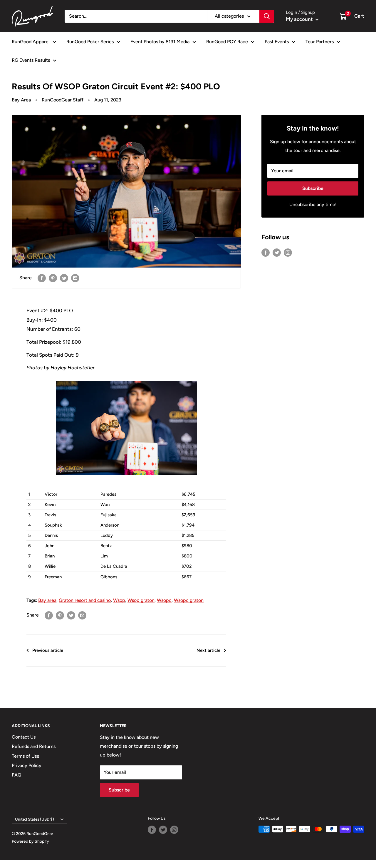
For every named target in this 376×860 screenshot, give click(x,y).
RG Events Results (31, 60)
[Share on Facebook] (42, 277)
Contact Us (24, 737)
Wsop (119, 600)
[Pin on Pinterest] (53, 277)
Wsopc (164, 600)
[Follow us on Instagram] (288, 252)
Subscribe (312, 188)
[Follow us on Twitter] (277, 252)
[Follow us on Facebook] (265, 252)
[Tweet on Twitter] (64, 277)
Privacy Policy (26, 765)
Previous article (47, 650)
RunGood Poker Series (90, 41)
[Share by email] (75, 277)
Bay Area (21, 100)
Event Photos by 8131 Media (159, 41)
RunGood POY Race (227, 41)
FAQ (16, 775)
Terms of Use (25, 756)
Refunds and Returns (34, 746)
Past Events (277, 41)
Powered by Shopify (30, 841)
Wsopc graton (189, 600)
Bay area (47, 600)
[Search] (266, 16)
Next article (208, 650)
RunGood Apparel (31, 41)
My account (300, 19)
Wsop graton (141, 600)
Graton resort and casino (85, 600)
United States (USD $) (34, 819)
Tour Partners (320, 41)
